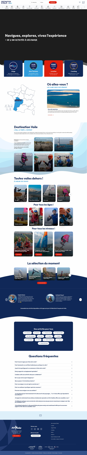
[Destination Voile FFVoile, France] (7, 2)
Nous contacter (16, 435)
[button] (70, 194)
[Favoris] (79, 2)
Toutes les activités (35, 435)
